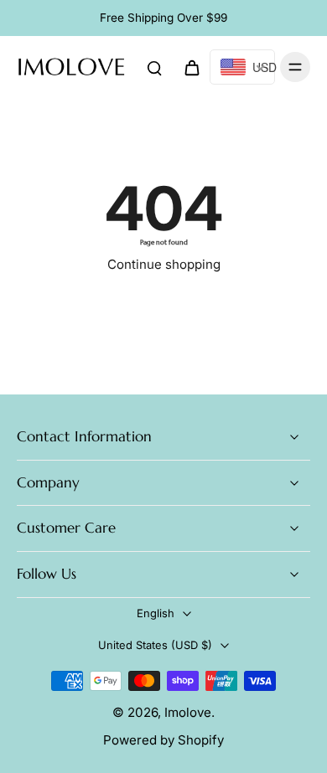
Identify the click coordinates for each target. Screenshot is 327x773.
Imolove (187, 712)
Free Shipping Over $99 (163, 17)
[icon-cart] (191, 67)
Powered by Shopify (163, 740)
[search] (154, 67)
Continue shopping (164, 264)
